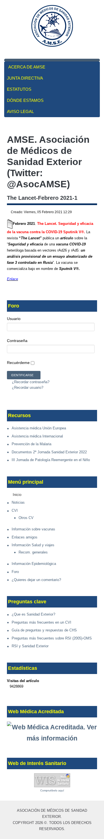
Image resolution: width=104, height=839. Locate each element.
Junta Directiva (25, 78)
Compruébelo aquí (52, 790)
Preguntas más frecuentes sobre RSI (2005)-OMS (52, 638)
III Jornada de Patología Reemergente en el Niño (51, 460)
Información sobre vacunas (33, 529)
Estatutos (19, 89)
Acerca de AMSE (26, 67)
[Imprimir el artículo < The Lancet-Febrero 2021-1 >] (89, 212)
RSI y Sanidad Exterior (30, 646)
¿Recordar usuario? (27, 387)
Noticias (18, 502)
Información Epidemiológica (34, 564)
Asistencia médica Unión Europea (39, 428)
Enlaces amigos (24, 537)
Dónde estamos (25, 100)
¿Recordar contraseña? (30, 382)
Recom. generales (33, 552)
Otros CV (26, 518)
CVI (15, 510)
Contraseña (17, 340)
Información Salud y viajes (33, 545)
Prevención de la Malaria (31, 444)
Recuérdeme (18, 362)
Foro (15, 572)
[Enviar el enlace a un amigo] (95, 212)
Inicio (17, 495)
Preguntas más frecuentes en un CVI (41, 622)
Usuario (14, 318)
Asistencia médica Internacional (37, 436)
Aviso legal (20, 111)
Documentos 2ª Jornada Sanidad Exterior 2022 (49, 452)
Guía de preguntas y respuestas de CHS (44, 630)
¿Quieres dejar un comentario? (36, 580)
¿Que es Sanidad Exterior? (33, 614)
